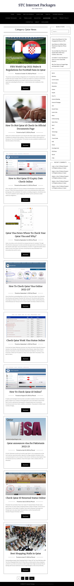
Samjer (53, 176)
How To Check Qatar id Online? (26, 391)
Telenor (54, 135)
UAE (20, 18)
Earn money (54, 83)
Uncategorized (55, 148)
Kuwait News (55, 109)
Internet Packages (11, 18)
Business (54, 76)
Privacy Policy (64, 18)
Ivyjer (53, 166)
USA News (54, 151)
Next (32, 578)
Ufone (53, 144)
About (37, 22)
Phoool (34, 73)
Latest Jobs (39, 14)
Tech (53, 128)
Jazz (53, 105)
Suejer (53, 171)
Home (12, 14)
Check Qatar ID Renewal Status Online (26, 498)
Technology (54, 131)
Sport (53, 125)
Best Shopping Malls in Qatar (25, 553)
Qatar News (46, 18)
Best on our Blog (28, 14)
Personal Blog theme (49, 584)
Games (53, 89)
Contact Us (29, 22)
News (53, 115)
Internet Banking (58, 14)
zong (53, 157)
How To (48, 14)
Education (37, 18)
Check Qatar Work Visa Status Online (25, 340)
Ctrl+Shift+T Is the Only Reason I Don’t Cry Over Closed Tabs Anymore (60, 59)
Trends (19, 14)
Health (55, 18)
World (53, 154)
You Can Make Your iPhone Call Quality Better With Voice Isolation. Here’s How (59, 52)
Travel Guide (28, 18)
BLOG (53, 73)
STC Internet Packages (37, 5)
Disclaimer (45, 22)
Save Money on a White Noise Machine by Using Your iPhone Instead (59, 46)
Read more (25, 88)
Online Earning (55, 118)
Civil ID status (55, 79)
